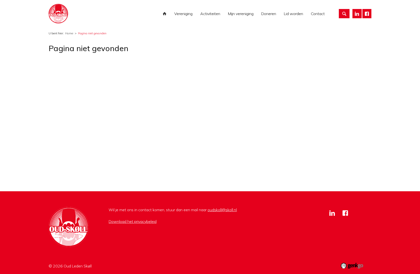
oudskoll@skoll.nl (222, 209)
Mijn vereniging (241, 13)
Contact (318, 13)
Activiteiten (210, 13)
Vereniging (183, 13)
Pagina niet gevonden (92, 33)
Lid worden (293, 13)
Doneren (268, 13)
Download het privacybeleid (133, 221)
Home (164, 13)
